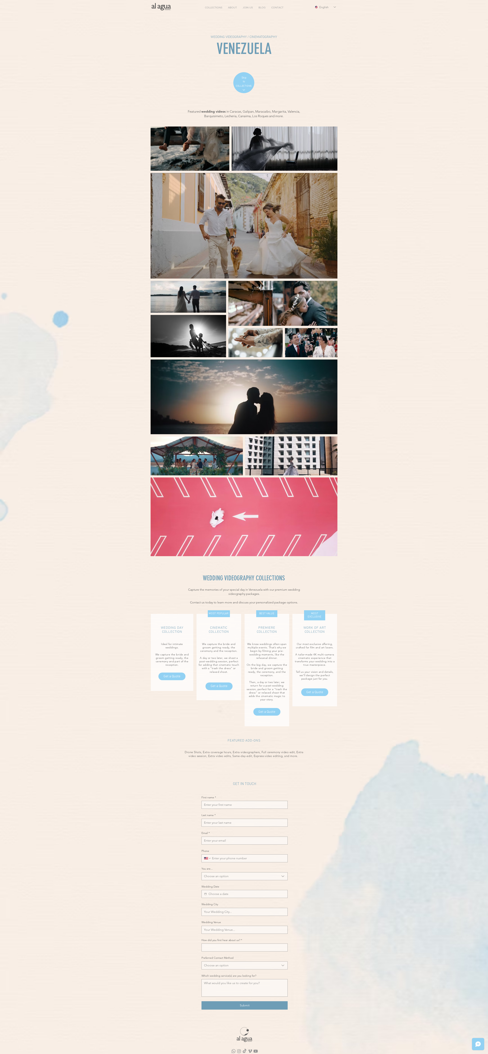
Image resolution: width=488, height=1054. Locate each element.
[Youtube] (255, 1051)
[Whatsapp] (233, 1051)
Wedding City (209, 904)
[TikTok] (244, 1051)
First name (208, 797)
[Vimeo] (250, 1051)
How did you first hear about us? (221, 940)
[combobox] (244, 876)
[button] (213, 7)
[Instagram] (239, 1051)
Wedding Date (210, 886)
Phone (205, 851)
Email (205, 833)
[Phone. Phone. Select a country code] (207, 858)
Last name (208, 815)
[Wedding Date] (205, 893)
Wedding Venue (211, 922)
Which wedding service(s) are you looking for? (228, 975)
